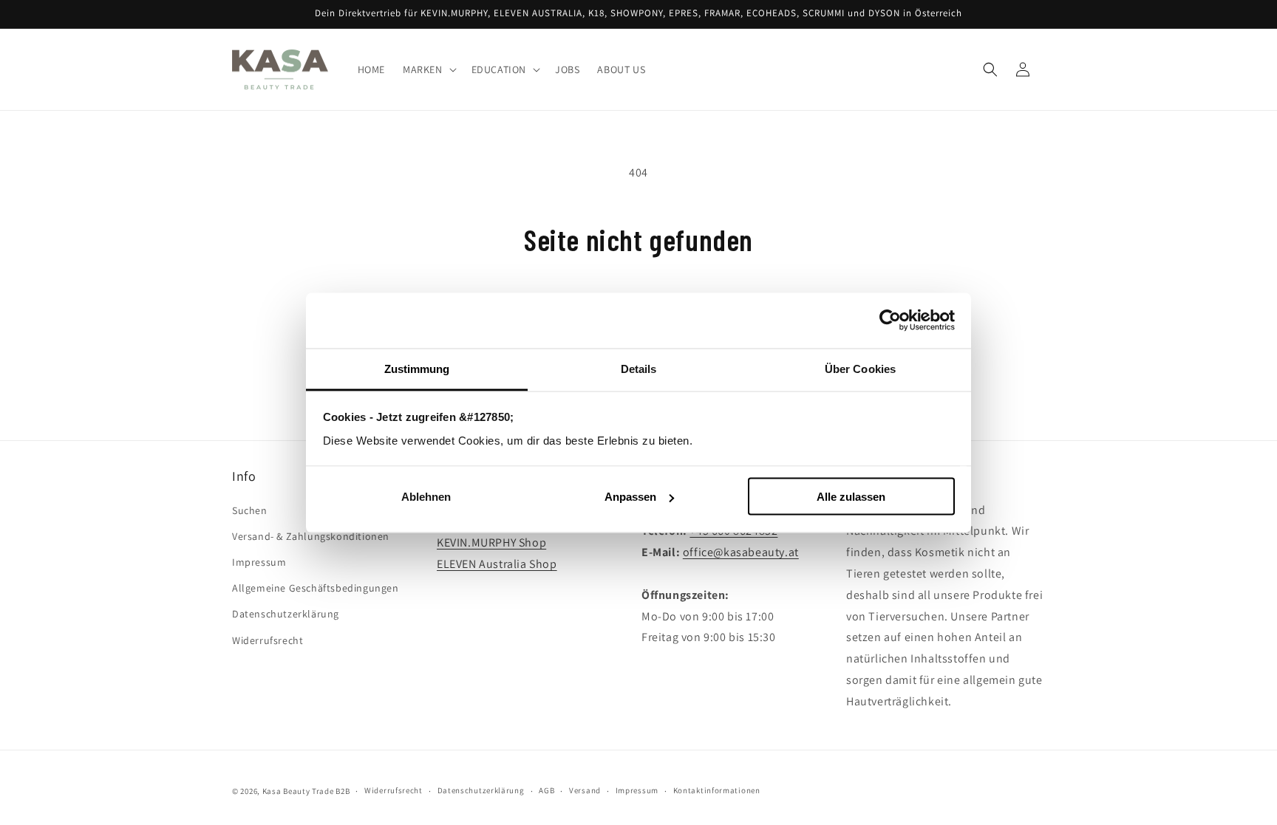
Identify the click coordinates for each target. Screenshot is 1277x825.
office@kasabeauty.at (741, 552)
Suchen (250, 510)
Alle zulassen (851, 496)
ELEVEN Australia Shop (497, 564)
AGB (546, 790)
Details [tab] (639, 368)
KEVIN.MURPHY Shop (491, 542)
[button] (428, 69)
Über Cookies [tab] (860, 368)
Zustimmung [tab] (417, 368)
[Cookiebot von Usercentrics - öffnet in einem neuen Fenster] (890, 320)
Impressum (259, 562)
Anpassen (630, 496)
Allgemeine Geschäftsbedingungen (315, 588)
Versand (585, 790)
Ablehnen (426, 496)
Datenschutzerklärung (285, 613)
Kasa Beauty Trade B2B (306, 791)
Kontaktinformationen (716, 790)
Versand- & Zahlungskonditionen (310, 536)
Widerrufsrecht (267, 640)
